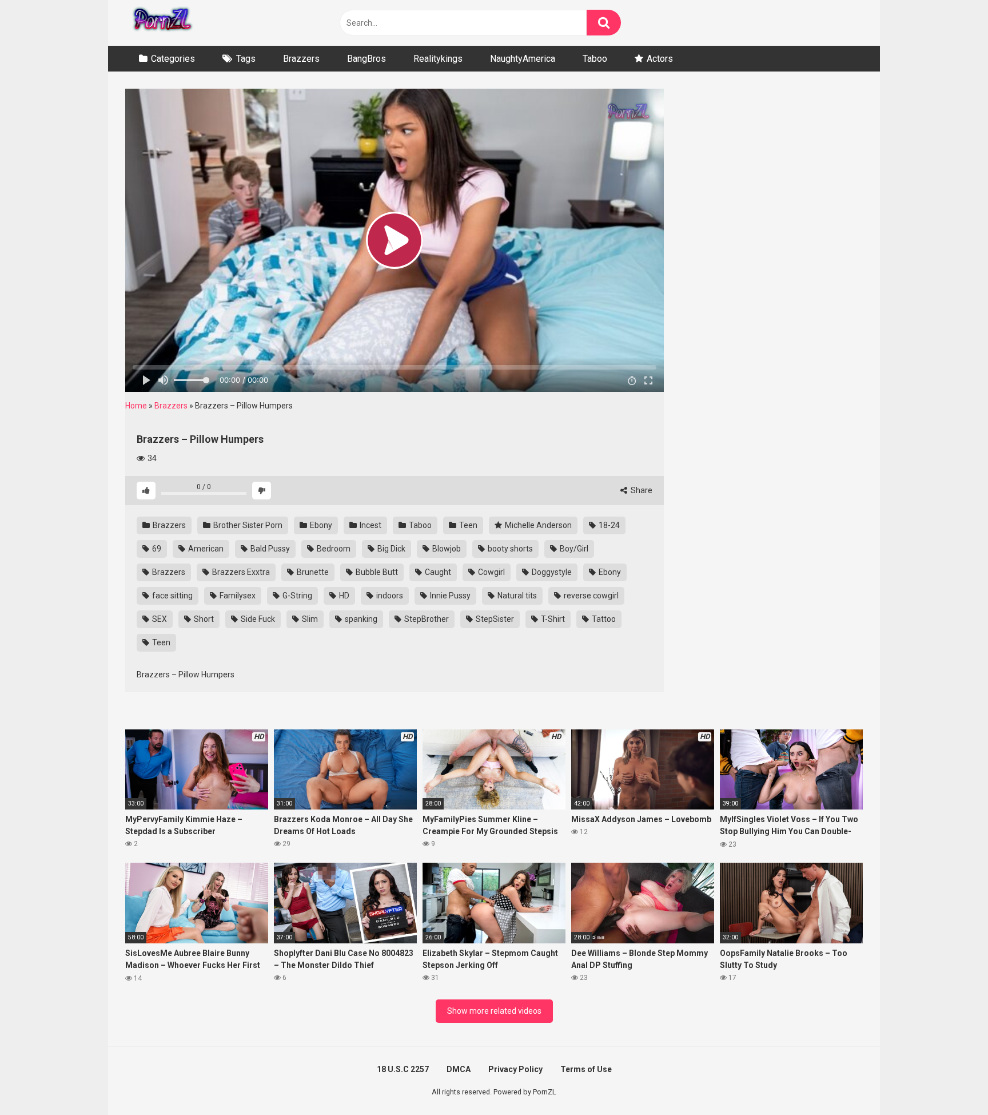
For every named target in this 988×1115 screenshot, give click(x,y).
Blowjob (446, 548)
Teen (467, 525)
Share (640, 490)
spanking (360, 619)
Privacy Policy (515, 1069)
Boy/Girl (573, 548)
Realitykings (438, 58)
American (205, 548)
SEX (158, 619)
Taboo (595, 58)
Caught (437, 572)
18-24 (608, 525)
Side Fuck (257, 619)
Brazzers (301, 58)
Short (203, 619)
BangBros (366, 58)
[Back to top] (949, 1080)
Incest (369, 525)
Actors (660, 58)
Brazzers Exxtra (240, 572)
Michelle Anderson (537, 525)
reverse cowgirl (590, 595)
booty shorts (509, 548)
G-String (296, 595)
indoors (389, 595)
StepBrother (426, 619)
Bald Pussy (269, 548)
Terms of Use (586, 1069)
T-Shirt (552, 619)
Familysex (237, 595)
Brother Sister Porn (247, 525)
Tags (246, 58)
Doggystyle (551, 572)
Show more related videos (494, 1010)
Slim (309, 619)
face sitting (171, 595)
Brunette (312, 572)
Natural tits (516, 595)
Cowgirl (490, 572)
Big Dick (390, 548)
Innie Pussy (449, 595)
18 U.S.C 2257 (403, 1069)
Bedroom (332, 548)
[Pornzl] (161, 23)
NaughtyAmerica (522, 58)
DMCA (459, 1069)
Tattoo (603, 619)
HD (343, 595)
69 (155, 548)
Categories (173, 58)
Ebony (320, 525)
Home (136, 405)
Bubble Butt (376, 572)
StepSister (494, 619)
